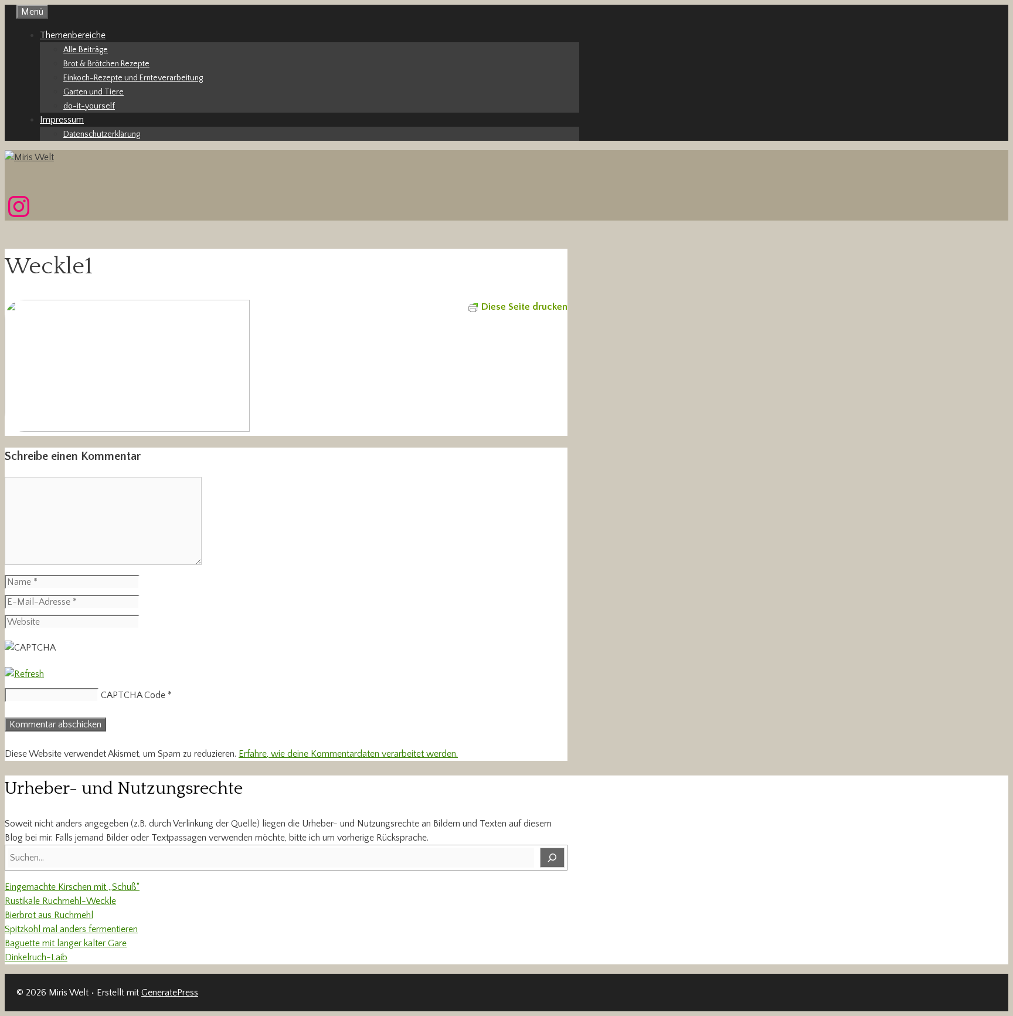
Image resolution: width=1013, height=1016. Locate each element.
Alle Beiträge (85, 50)
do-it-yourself (89, 106)
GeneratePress (169, 992)
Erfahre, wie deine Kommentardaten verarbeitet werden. (348, 754)
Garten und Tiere (93, 92)
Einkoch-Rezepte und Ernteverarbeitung (133, 78)
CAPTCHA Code (133, 695)
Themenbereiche (73, 35)
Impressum (62, 119)
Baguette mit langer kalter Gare (66, 943)
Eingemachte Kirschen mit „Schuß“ (72, 887)
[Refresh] (24, 674)
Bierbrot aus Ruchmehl (49, 915)
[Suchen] (552, 858)
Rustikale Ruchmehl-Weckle (60, 901)
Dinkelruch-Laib (36, 957)
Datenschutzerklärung (101, 134)
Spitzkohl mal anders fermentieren (71, 929)
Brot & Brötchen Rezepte (106, 64)
